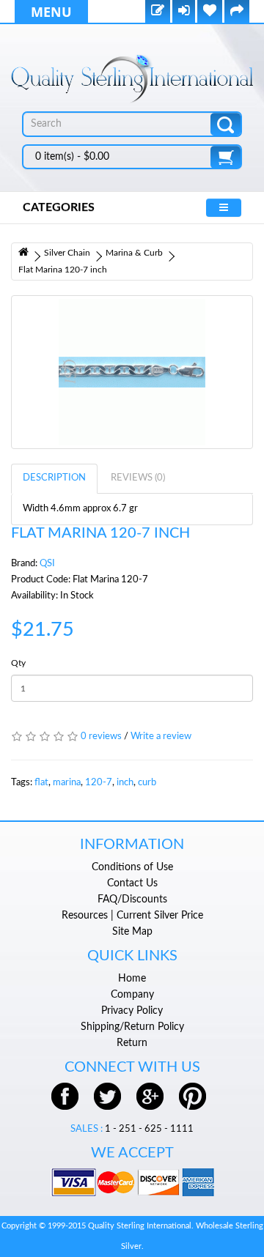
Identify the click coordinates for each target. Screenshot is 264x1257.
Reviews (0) (138, 478)
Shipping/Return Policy (132, 1027)
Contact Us (132, 883)
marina (67, 782)
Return (132, 1043)
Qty (18, 663)
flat (41, 782)
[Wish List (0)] (210, 12)
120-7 (98, 782)
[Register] (157, 12)
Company (132, 995)
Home (132, 979)
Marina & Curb (134, 252)
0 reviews (101, 736)
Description (54, 478)
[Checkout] (237, 12)
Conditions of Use (132, 867)
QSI (47, 563)
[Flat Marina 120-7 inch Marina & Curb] (132, 372)
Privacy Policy (132, 1011)
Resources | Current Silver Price (132, 916)
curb (147, 782)
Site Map (132, 932)
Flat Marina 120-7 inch (62, 269)
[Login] (183, 12)
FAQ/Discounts (132, 899)
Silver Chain (67, 252)
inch (125, 782)
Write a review (161, 736)
